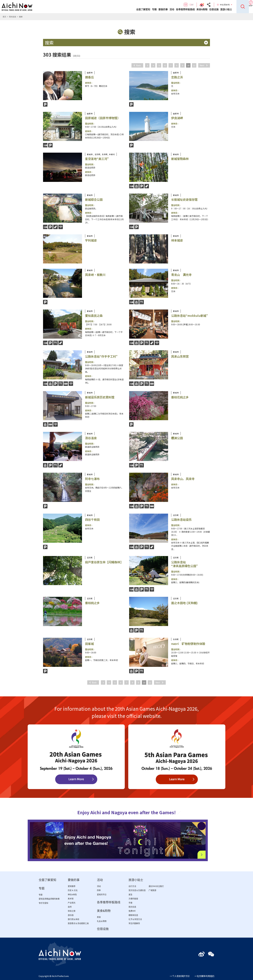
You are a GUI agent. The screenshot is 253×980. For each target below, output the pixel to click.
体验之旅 (71, 911)
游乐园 (70, 915)
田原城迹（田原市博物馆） (102, 118)
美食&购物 (201, 9)
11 (194, 65)
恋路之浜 (177, 77)
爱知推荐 (71, 886)
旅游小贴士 (226, 9)
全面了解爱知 (143, 9)
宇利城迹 (91, 240)
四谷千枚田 (92, 519)
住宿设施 (214, 9)
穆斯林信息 (133, 915)
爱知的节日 (101, 894)
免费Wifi (132, 911)
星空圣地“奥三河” (97, 159)
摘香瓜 (89, 77)
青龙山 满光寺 (181, 275)
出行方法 (132, 886)
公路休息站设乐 (181, 519)
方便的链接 (133, 899)
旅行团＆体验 (73, 919)
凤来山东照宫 (180, 356)
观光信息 (12, 16)
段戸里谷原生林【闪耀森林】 (104, 562)
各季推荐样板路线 (185, 9)
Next (202, 65)
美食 (99, 917)
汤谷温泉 (91, 438)
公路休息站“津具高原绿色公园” (184, 564)
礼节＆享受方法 (135, 919)
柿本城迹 (177, 240)
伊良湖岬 (177, 118)
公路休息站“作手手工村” (101, 356)
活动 (172, 9)
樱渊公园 (177, 438)
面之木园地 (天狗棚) (184, 603)
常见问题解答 (134, 923)
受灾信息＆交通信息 (137, 890)
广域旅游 (152, 890)
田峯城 (89, 644)
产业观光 (71, 903)
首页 (4, 16)
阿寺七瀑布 (92, 479)
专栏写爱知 (43, 903)
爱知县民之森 (94, 315)
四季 (99, 890)
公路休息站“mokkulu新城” (189, 315)
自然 (70, 907)
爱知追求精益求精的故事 (49, 899)
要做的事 (163, 9)
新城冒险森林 (180, 159)
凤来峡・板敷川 (95, 275)
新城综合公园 (94, 199)
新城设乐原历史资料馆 (99, 397)
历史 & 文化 (73, 890)
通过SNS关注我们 (156, 886)
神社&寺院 (72, 894)
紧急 (130, 894)
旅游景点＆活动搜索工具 (78, 923)
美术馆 (70, 899)
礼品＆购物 (101, 921)
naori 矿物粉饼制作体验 (188, 644)
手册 (130, 903)
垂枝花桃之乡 (180, 397)
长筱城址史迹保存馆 (184, 199)
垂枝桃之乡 (92, 603)
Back (138, 65)
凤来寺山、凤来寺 (183, 479)
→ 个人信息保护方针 (180, 976)
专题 (154, 9)
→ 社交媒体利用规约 (204, 976)
